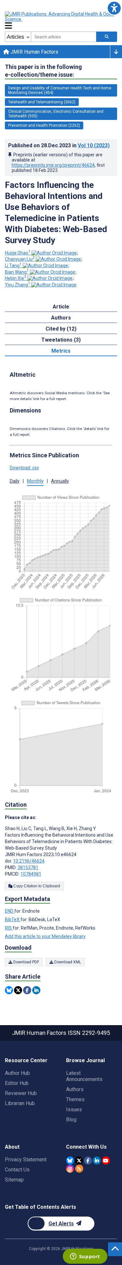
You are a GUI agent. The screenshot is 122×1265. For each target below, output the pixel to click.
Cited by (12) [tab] (61, 329)
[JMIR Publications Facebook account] (88, 1160)
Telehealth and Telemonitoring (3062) (41, 102)
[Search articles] (106, 37)
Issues (74, 1109)
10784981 (30, 874)
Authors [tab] (61, 318)
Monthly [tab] (35, 481)
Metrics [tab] (61, 351)
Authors (75, 1089)
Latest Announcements (84, 1076)
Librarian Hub (20, 1103)
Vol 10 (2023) (94, 145)
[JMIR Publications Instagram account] (70, 1169)
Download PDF (25, 962)
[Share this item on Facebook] (27, 990)
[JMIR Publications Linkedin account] (97, 1160)
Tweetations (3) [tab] (61, 340)
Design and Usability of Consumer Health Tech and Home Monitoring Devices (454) (59, 90)
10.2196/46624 (29, 861)
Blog (71, 1119)
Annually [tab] (60, 481)
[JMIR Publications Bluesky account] (70, 1160)
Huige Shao (18, 252)
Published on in (59, 145)
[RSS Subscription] (79, 1169)
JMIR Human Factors (33, 52)
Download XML (67, 962)
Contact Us (17, 1170)
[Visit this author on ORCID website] (54, 252)
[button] (114, 8)
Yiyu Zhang (17, 284)
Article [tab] (61, 307)
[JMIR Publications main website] (60, 16)
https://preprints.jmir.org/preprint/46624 (53, 165)
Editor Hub (17, 1083)
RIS (9, 928)
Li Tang (13, 265)
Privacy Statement (26, 1159)
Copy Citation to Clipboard (36, 886)
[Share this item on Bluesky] (9, 990)
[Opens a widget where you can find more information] (84, 1257)
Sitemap (14, 1180)
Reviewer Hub (21, 1093)
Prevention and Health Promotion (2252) (44, 125)
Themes (75, 1099)
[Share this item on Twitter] (18, 990)
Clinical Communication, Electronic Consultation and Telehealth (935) (55, 113)
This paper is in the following (43, 70)
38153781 (28, 867)
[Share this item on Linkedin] (36, 990)
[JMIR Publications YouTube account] (106, 1160)
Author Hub (17, 1073)
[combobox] (63, 37)
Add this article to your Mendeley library (45, 936)
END (9, 911)
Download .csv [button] (24, 467)
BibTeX (12, 919)
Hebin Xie (15, 278)
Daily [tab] (15, 481)
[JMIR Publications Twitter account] (79, 1160)
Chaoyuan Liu (20, 259)
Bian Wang (17, 272)
